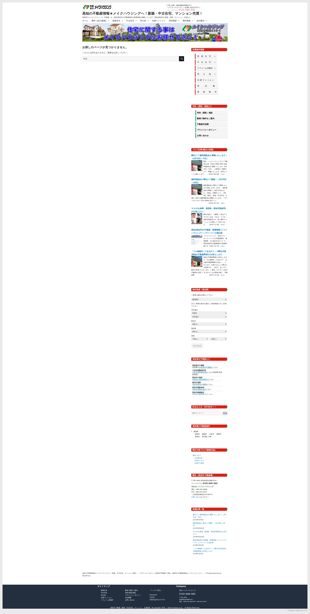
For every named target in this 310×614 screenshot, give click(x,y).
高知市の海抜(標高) (199, 379)
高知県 (196, 431)
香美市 (197, 437)
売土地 (143, 21)
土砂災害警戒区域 (199, 372)
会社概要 (128, 597)
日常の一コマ (199, 460)
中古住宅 (130, 21)
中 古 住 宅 (205, 62)
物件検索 (186, 21)
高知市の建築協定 (199, 394)
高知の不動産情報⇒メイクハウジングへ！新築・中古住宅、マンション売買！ (142, 13)
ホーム (85, 21)
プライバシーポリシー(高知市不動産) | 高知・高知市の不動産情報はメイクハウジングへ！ (172, 573)
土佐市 (211, 434)
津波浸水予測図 (205, 367)
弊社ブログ (197, 455)
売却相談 (173, 21)
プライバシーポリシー (206, 130)
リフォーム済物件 (205, 68)
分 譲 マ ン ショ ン (206, 80)
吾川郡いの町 (207, 437)
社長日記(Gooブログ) (157, 600)
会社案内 (200, 21)
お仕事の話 (198, 458)
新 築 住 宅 (205, 56)
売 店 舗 (207, 86)
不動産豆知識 (203, 124)
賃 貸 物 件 (207, 92)
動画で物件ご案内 (131, 590)
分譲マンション (159, 21)
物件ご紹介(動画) (99, 21)
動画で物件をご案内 (205, 118)
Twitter (152, 597)
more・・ (224, 174)
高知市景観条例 (198, 389)
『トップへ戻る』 (156, 590)
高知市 (197, 434)
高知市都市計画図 (199, 384)
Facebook (153, 595)
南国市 (204, 434)
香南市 (218, 434)
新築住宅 (116, 21)
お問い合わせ (203, 135)
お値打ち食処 (199, 463)
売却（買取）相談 (205, 112)
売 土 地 (205, 74)
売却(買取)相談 (130, 593)
